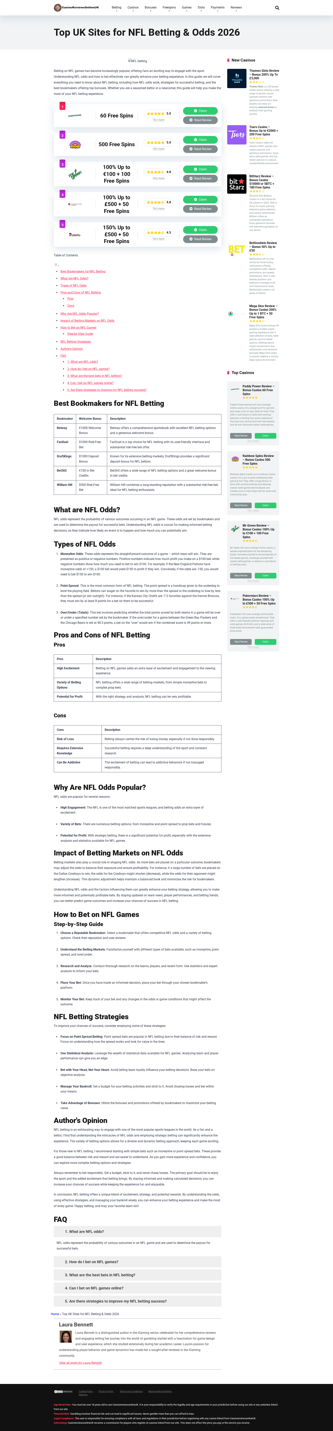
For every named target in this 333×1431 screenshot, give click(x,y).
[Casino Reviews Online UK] (76, 6)
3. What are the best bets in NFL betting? (94, 376)
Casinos (133, 7)
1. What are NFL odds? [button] (84, 1231)
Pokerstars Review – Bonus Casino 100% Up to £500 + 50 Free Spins (259, 599)
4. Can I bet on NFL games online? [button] (94, 1288)
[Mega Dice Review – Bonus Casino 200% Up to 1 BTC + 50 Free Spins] (236, 322)
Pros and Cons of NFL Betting (81, 292)
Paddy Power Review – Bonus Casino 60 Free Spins (258, 390)
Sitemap (83, 1394)
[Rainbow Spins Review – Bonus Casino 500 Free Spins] (74, 151)
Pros (70, 299)
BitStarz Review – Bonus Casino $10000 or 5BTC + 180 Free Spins (261, 181)
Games (187, 7)
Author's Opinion (72, 349)
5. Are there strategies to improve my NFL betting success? (107, 390)
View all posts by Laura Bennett (80, 1363)
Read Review (202, 120)
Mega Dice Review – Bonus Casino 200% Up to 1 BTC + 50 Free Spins (263, 311)
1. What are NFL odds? (82, 362)
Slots (201, 7)
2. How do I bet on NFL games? (88, 369)
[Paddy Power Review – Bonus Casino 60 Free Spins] (74, 122)
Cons (70, 305)
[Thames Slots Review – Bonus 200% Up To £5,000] (236, 87)
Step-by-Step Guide (80, 334)
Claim (202, 111)
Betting (116, 7)
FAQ (63, 356)
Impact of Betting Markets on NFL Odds (87, 321)
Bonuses (150, 7)
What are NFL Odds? (74, 278)
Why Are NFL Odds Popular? (80, 314)
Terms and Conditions (131, 1391)
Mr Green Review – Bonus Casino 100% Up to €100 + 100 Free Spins (258, 531)
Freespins (169, 7)
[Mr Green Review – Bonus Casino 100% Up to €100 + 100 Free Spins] (74, 180)
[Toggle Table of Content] (57, 265)
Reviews (236, 7)
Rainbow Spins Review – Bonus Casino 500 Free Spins (258, 459)
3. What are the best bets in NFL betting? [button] (99, 1275)
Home (55, 1314)
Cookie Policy (86, 1391)
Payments (218, 7)
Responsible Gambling (160, 1391)
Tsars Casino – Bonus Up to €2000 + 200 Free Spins (263, 130)
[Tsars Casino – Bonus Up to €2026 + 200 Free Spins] (236, 143)
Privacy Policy (106, 1391)
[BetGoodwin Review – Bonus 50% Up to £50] (236, 259)
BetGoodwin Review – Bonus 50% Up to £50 (263, 246)
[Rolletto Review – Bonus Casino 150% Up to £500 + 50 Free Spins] (74, 241)
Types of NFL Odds (74, 285)
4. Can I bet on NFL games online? (90, 383)
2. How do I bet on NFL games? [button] (91, 1262)
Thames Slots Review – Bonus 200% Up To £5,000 (264, 74)
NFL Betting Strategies (76, 342)
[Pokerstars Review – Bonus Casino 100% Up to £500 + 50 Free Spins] (74, 211)
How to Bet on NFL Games (78, 327)
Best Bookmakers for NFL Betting (83, 271)
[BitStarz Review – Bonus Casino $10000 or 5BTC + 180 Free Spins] (236, 192)
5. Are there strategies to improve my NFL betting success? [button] (115, 1301)
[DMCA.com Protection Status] (63, 1393)
